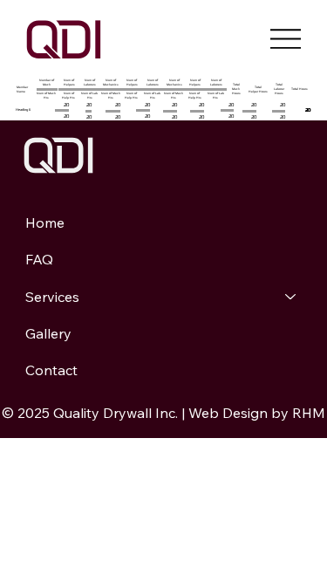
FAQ (39, 259)
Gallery (48, 333)
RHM (308, 412)
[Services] (291, 296)
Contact (51, 370)
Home (45, 222)
